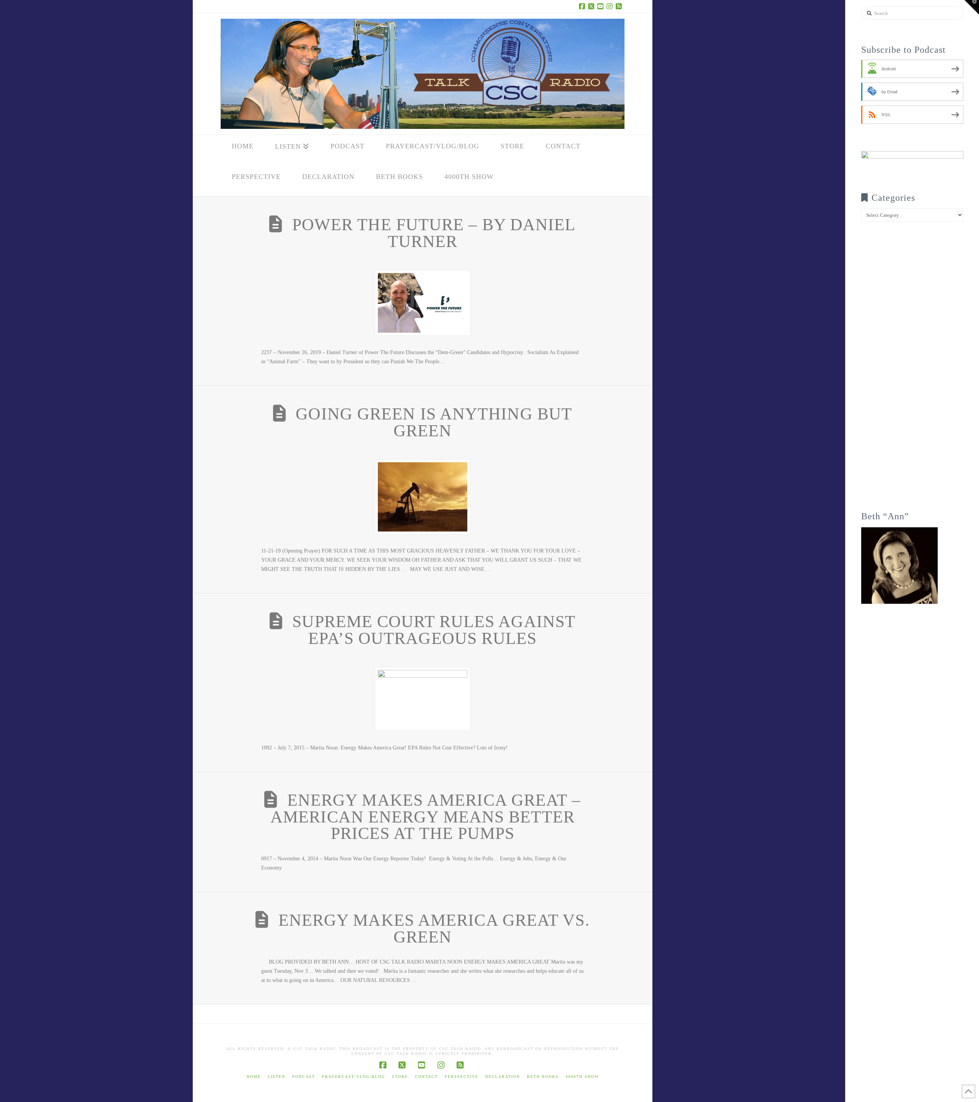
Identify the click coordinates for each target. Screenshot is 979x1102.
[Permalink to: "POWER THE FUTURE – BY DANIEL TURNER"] (422, 303)
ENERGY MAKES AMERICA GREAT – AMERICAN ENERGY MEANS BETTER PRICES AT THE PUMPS (425, 817)
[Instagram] (610, 6)
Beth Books (543, 1076)
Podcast (303, 1076)
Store (400, 1076)
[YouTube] (601, 6)
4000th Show (582, 1076)
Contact (426, 1076)
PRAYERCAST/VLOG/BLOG (353, 1076)
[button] (971, 7)
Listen (276, 1076)
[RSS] (619, 6)
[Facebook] (583, 6)
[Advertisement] (912, 371)
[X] (592, 6)
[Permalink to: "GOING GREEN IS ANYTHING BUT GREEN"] (422, 496)
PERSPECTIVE (461, 1076)
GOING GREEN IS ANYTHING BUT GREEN (434, 422)
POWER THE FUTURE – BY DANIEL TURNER (434, 233)
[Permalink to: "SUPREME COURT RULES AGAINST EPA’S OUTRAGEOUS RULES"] (422, 699)
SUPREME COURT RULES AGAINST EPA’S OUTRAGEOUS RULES (434, 630)
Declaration (502, 1076)
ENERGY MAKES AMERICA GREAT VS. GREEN (434, 928)
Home (254, 1076)
